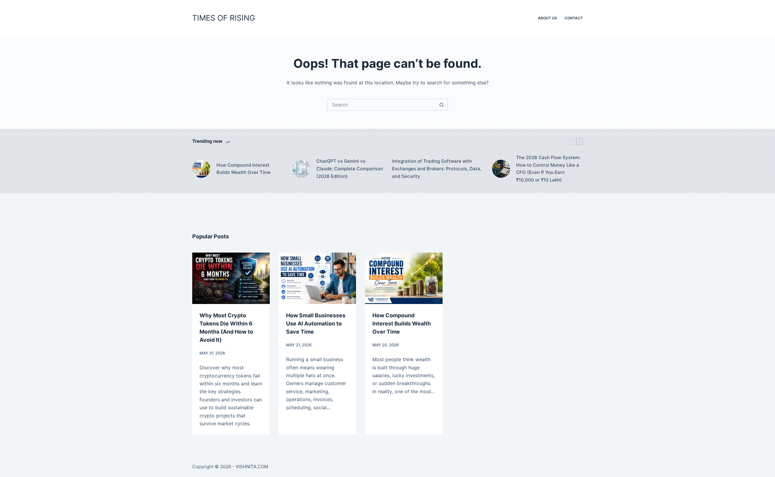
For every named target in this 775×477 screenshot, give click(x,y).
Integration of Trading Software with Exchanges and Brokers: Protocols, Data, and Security (436, 168)
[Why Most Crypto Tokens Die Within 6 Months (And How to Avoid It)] (231, 278)
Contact (574, 18)
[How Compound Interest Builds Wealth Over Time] (201, 169)
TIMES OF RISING (223, 17)
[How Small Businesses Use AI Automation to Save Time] (317, 278)
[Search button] (441, 105)
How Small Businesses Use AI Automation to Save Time (315, 323)
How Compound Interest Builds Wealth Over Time (243, 168)
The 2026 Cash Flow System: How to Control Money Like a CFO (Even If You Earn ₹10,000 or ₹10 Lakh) (548, 169)
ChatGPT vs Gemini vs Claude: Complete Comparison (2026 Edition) (349, 168)
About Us (547, 18)
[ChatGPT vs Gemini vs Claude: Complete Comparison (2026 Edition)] (301, 169)
